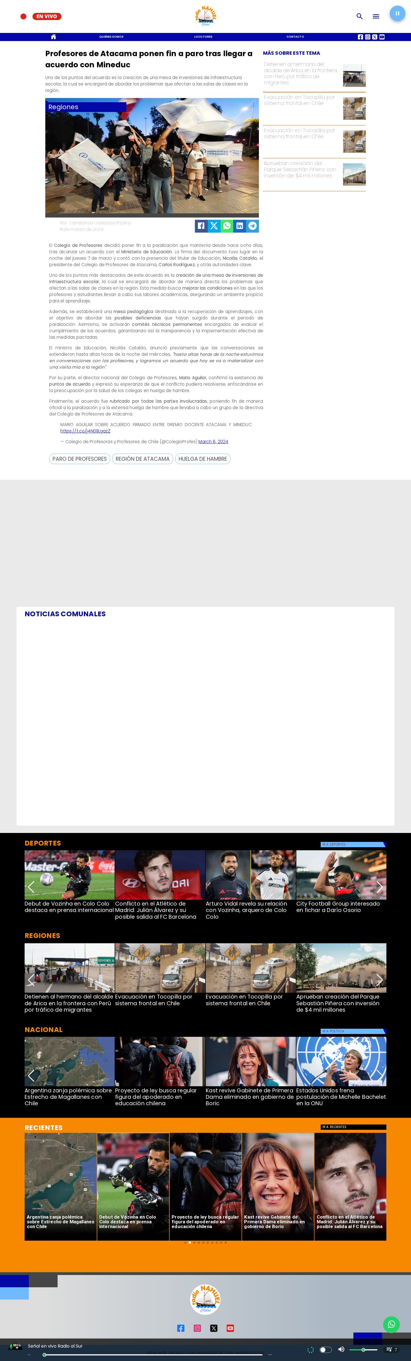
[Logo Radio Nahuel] (205, 27)
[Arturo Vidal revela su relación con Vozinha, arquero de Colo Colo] (251, 899)
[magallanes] (70, 1086)
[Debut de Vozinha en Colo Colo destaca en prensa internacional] (70, 899)
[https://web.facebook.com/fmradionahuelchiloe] (181, 1331)
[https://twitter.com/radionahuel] (214, 1331)
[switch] (326, 1350)
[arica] (354, 86)
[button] (79, 458)
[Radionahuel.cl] (359, 16)
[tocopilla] (354, 119)
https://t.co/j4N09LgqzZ (85, 431)
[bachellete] (341, 1086)
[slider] (44, 1355)
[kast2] (251, 1086)
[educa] (160, 1086)
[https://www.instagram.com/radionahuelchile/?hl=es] (197, 1331)
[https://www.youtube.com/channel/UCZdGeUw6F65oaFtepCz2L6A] (230, 1331)
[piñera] (354, 185)
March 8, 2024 (213, 442)
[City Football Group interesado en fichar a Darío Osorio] (341, 899)
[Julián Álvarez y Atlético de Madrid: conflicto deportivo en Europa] (160, 899)
